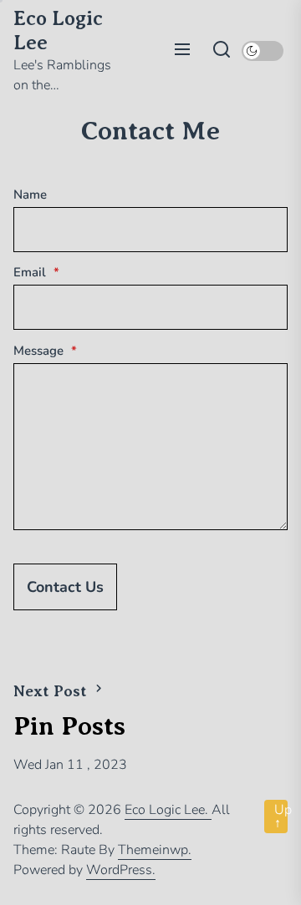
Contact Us (65, 587)
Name (30, 194)
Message (45, 350)
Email (36, 272)
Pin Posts (69, 726)
